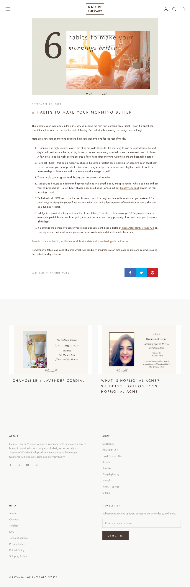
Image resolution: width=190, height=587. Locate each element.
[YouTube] (27, 465)
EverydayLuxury (110, 474)
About (12, 513)
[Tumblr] (36, 465)
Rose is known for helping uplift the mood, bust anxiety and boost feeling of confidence (80, 241)
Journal (106, 480)
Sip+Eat (106, 462)
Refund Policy (16, 550)
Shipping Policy (18, 556)
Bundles (106, 468)
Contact (13, 519)
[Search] (174, 9)
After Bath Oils (110, 450)
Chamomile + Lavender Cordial (49, 380)
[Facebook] (10, 465)
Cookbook (108, 444)
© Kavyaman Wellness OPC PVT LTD (33, 577)
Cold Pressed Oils (112, 456)
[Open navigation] (8, 9)
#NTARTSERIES (110, 486)
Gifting (106, 493)
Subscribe (115, 535)
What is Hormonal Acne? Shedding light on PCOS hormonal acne (130, 386)
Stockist (13, 525)
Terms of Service (18, 538)
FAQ (11, 532)
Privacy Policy (17, 544)
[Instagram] (19, 465)
